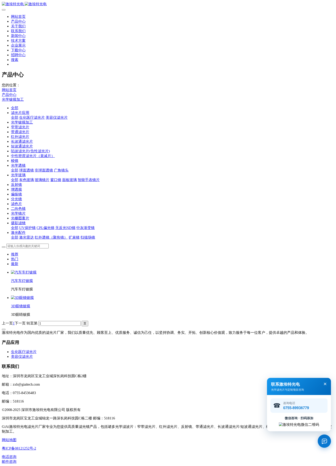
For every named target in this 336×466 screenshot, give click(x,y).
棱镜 (14, 161)
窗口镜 (55, 180)
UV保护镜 (27, 228)
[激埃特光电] (168, 4)
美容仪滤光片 (57, 117)
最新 (14, 264)
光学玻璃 (18, 175)
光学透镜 (18, 165)
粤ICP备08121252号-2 (19, 448)
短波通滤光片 (22, 146)
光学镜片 (18, 213)
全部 (14, 108)
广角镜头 (61, 170)
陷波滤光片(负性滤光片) (30, 151)
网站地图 (9, 440)
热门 (14, 259)
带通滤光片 (20, 132)
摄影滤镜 (18, 223)
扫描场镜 (87, 237)
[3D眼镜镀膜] (22, 298)
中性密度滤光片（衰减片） (33, 156)
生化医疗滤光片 (32, 117)
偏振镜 (16, 194)
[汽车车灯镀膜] (24, 272)
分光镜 (16, 199)
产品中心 (9, 95)
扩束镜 (74, 237)
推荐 (14, 254)
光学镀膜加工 (13, 99)
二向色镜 (18, 209)
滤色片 (16, 204)
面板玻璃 (69, 180)
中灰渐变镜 (85, 228)
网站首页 (18, 16)
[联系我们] (324, 441)
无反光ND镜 (65, 228)
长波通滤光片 (22, 141)
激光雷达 (26, 237)
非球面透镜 (44, 170)
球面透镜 (26, 170)
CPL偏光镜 (45, 228)
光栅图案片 (20, 218)
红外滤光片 (20, 137)
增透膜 (16, 189)
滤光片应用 (20, 113)
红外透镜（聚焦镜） (51, 237)
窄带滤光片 (20, 127)
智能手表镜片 (89, 180)
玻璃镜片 (42, 180)
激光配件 (18, 232)
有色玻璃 (26, 180)
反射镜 (16, 185)
